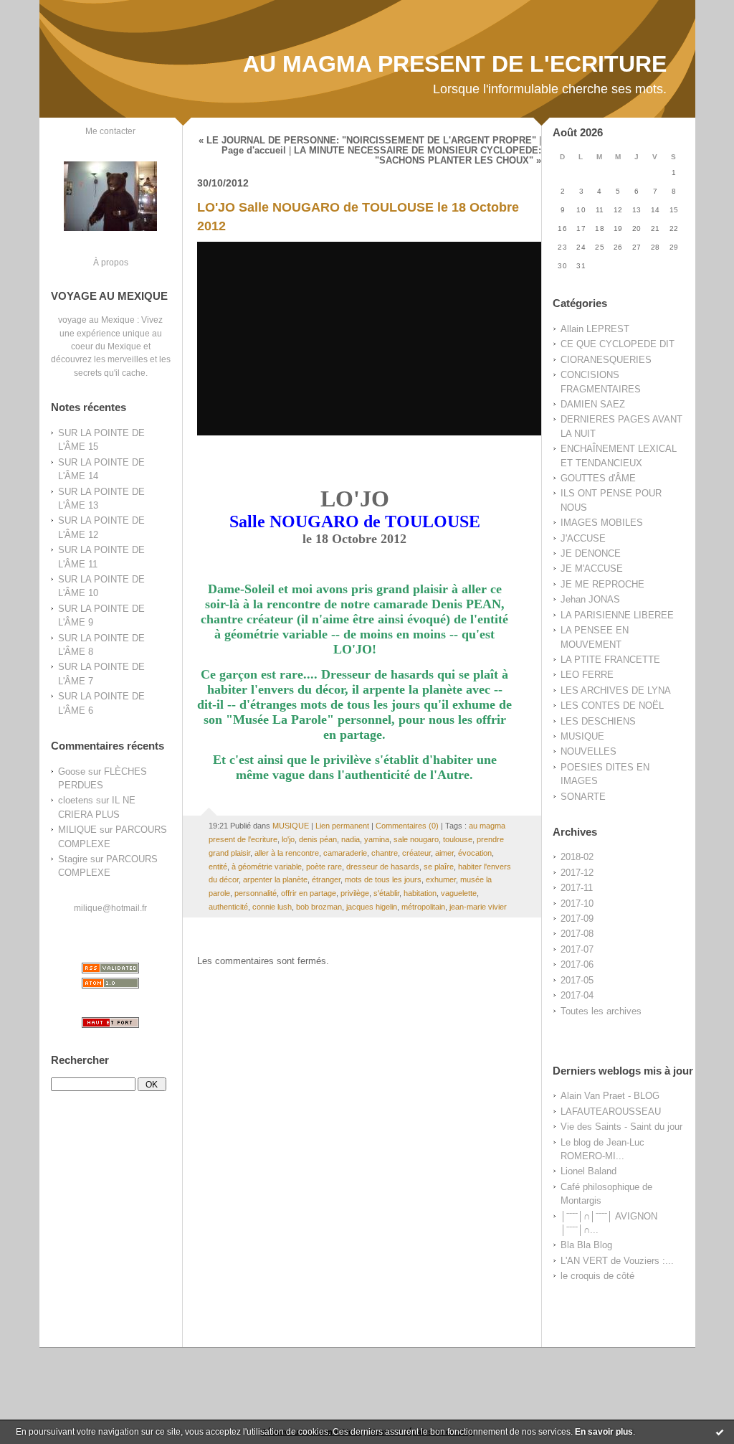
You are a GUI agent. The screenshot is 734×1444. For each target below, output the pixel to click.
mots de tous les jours (383, 879)
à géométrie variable (267, 866)
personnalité (255, 893)
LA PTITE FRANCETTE (610, 659)
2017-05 (577, 980)
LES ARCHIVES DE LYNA (616, 690)
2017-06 (577, 964)
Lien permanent (342, 825)
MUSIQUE (582, 736)
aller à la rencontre (286, 853)
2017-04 (577, 995)
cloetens (75, 800)
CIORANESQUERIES (606, 359)
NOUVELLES (588, 751)
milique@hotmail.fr (110, 907)
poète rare (324, 866)
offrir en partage (308, 893)
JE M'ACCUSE (592, 568)
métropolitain (423, 906)
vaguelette (459, 893)
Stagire (72, 859)
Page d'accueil (253, 151)
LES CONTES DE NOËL (612, 705)
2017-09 (577, 918)
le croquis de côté (597, 1275)
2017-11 (577, 887)
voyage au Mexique (96, 319)
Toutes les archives (601, 1011)
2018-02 (577, 856)
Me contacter (110, 131)
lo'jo (288, 839)
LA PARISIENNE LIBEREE (617, 615)
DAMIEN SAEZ (593, 404)
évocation (475, 853)
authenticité (228, 906)
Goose (71, 771)
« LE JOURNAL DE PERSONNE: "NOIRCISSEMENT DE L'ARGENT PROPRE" (367, 141)
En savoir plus (604, 1432)
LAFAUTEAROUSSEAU (611, 1111)
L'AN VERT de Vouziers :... (617, 1260)
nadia (350, 839)
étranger (326, 879)
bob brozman (319, 906)
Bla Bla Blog (586, 1245)
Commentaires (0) (407, 825)
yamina (376, 839)
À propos (110, 262)
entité (218, 866)
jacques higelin (371, 906)
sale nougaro (416, 839)
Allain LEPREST (595, 329)
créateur (416, 853)
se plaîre (439, 866)
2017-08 (577, 933)
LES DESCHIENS (598, 721)
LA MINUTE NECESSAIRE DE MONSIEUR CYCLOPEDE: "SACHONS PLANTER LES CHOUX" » (417, 156)
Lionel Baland (588, 1171)
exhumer (441, 879)
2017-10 (577, 903)
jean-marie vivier (478, 906)
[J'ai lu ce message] (719, 1432)
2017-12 (577, 872)
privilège (354, 893)
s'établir (386, 893)
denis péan (318, 839)
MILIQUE (77, 829)
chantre (384, 853)
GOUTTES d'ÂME (598, 478)
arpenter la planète (275, 879)
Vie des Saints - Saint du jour (621, 1126)
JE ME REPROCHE (602, 584)
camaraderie (345, 853)
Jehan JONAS (590, 599)
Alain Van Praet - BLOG (610, 1095)
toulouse (457, 839)
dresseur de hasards (382, 866)
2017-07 (577, 949)
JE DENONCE (591, 553)
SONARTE (583, 796)
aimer (444, 853)
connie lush (272, 906)
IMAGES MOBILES (602, 522)
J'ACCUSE (583, 538)
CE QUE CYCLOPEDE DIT (618, 344)
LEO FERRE (587, 674)
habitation (420, 893)
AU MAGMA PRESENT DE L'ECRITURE (455, 64)
